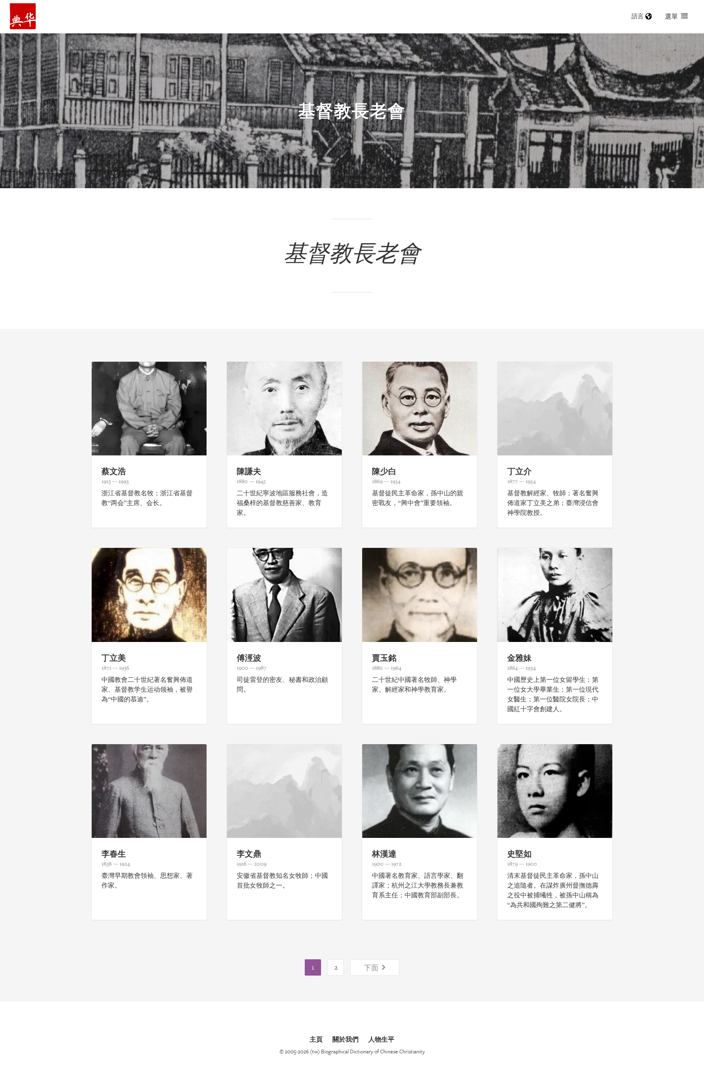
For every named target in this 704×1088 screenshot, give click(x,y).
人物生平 (381, 1039)
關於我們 (345, 1039)
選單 (671, 16)
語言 (637, 16)
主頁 (316, 1039)
